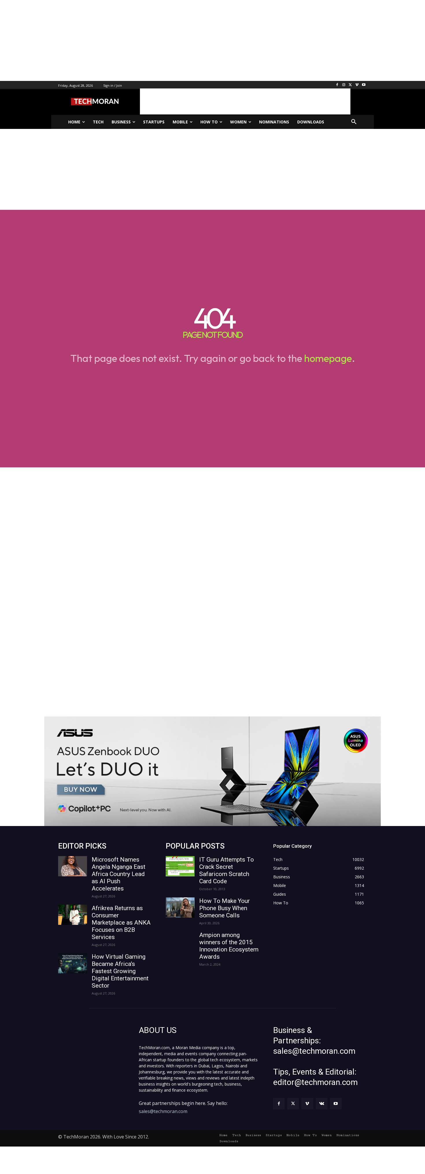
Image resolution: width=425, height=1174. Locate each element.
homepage (328, 358)
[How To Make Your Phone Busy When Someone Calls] (180, 907)
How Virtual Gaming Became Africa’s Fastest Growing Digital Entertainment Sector (120, 971)
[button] (354, 122)
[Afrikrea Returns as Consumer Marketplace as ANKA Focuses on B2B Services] (72, 915)
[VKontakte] (321, 1103)
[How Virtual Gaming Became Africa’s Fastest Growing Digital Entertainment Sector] (72, 963)
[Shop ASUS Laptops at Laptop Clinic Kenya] (212, 771)
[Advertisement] (173, 40)
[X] (350, 85)
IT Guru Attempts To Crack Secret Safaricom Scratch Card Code (226, 870)
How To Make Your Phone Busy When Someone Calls (224, 908)
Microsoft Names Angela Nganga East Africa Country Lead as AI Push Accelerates (118, 874)
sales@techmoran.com (163, 1111)
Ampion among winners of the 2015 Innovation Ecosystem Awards (228, 946)
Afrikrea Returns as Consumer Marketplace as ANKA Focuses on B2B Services (121, 922)
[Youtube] (363, 85)
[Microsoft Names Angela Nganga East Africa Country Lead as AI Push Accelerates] (72, 866)
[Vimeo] (357, 85)
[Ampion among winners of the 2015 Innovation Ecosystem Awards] (180, 942)
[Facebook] (337, 85)
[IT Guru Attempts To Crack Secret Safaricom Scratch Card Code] (180, 866)
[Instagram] (344, 85)
